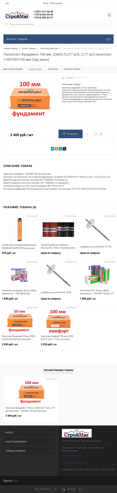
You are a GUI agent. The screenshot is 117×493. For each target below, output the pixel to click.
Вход (46, 3)
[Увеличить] (29, 99)
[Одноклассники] (56, 148)
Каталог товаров (17, 39)
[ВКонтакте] (52, 148)
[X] (64, 148)
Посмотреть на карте (71, 455)
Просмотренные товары (58, 370)
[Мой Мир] (60, 148)
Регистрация (56, 3)
